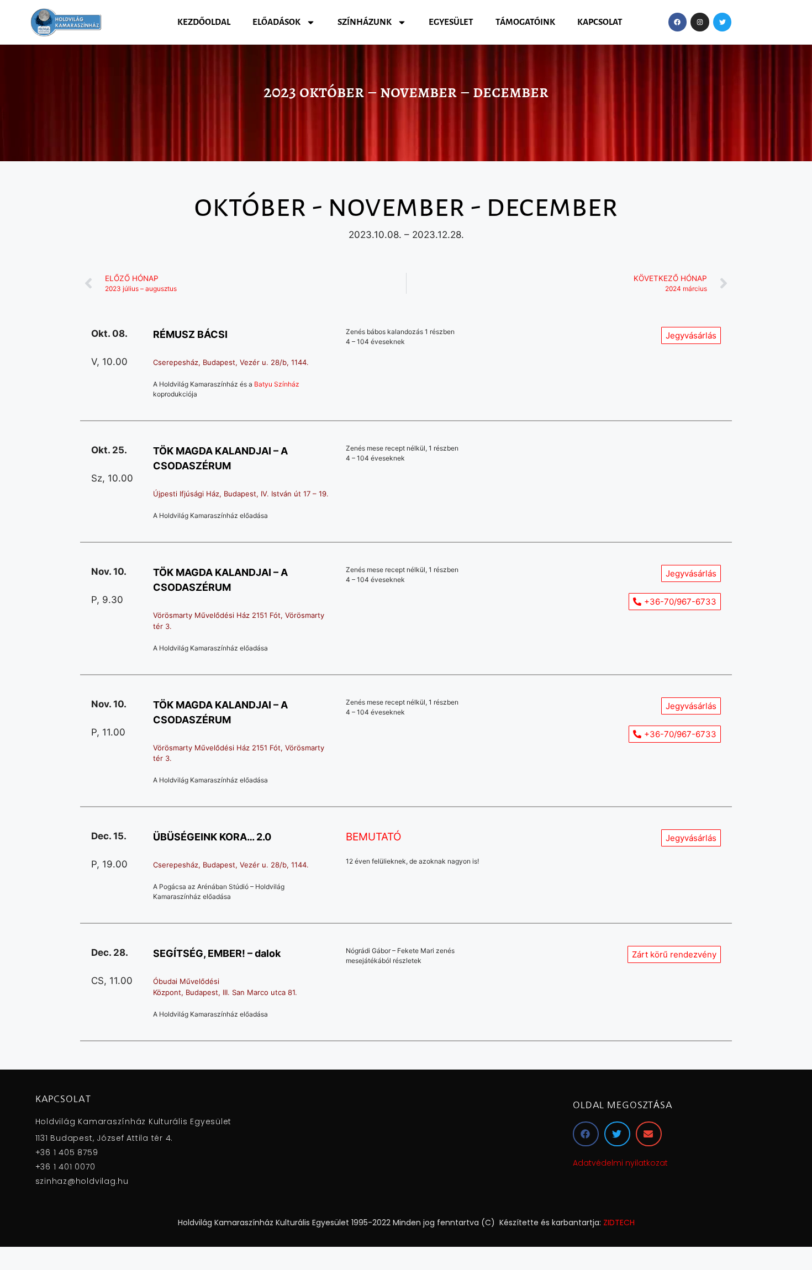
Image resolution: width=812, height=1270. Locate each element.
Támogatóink (525, 22)
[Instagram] (699, 22)
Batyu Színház (276, 384)
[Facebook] (677, 22)
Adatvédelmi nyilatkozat (620, 1162)
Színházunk (365, 22)
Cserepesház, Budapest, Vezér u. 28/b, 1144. (231, 362)
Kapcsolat (600, 22)
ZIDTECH (619, 1222)
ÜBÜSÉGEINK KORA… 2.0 (212, 837)
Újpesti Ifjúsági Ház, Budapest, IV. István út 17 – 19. (241, 493)
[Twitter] (722, 22)
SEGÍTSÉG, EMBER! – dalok (217, 953)
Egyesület (451, 22)
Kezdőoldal (203, 22)
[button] (674, 954)
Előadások (276, 22)
